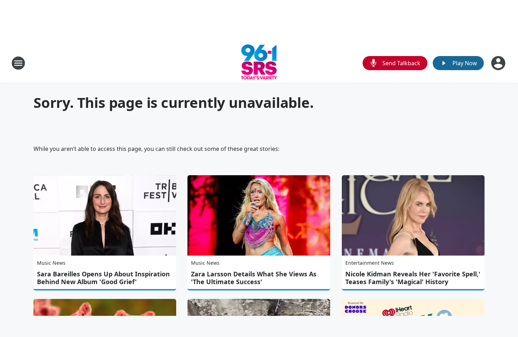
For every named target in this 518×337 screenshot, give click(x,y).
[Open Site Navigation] (18, 63)
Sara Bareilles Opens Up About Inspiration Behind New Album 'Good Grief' (103, 278)
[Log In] (499, 63)
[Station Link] (259, 62)
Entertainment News (369, 262)
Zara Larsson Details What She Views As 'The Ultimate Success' (253, 278)
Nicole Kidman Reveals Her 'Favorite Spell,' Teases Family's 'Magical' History (412, 278)
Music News (51, 262)
